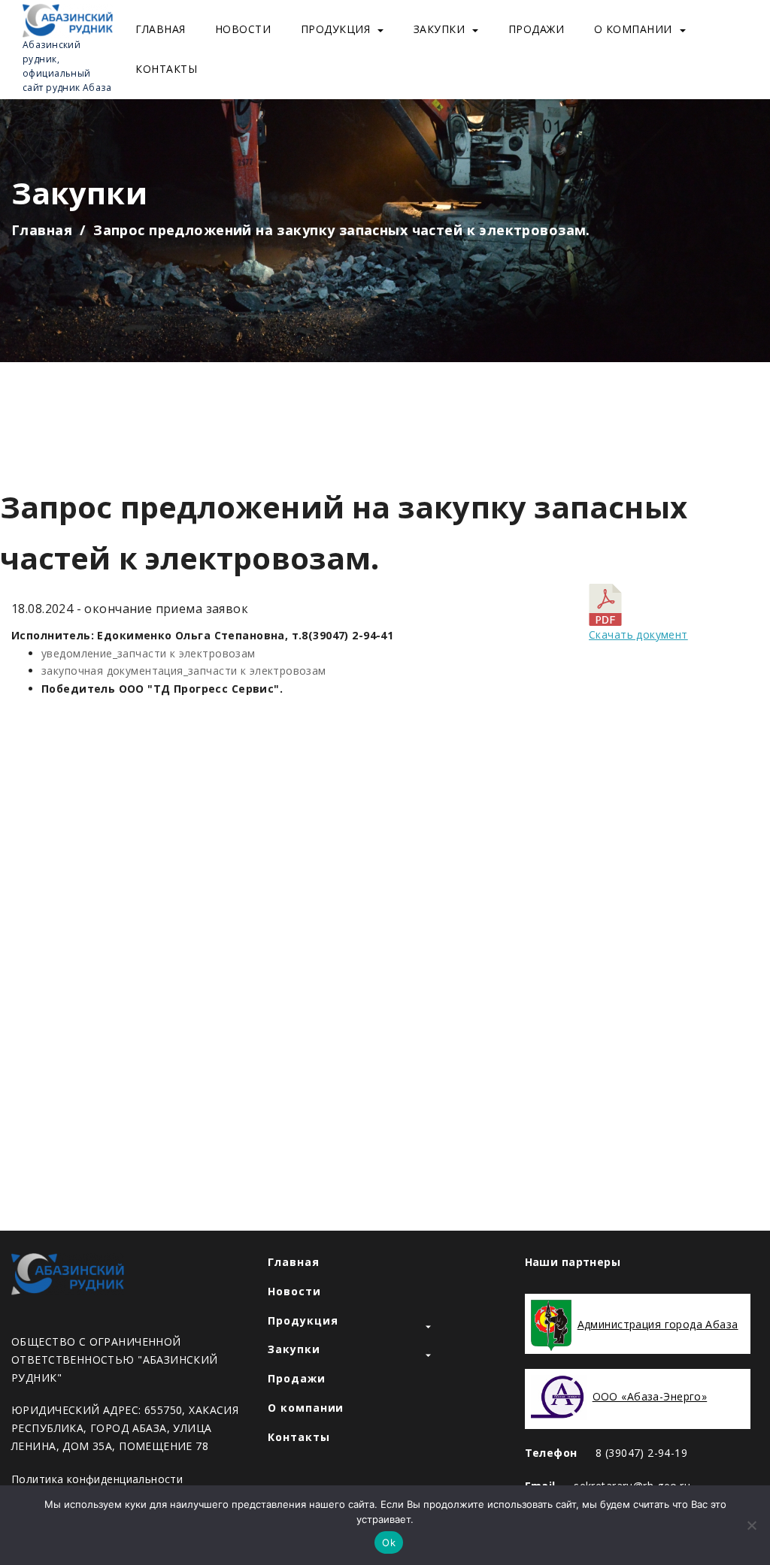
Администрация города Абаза (658, 1324)
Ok (389, 1542)
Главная (160, 29)
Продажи (536, 29)
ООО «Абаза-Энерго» (650, 1396)
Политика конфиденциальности (97, 1479)
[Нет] (751, 1525)
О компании (633, 29)
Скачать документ (638, 634)
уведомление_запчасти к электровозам (148, 653)
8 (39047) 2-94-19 (641, 1453)
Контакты (166, 69)
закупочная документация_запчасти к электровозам (183, 670)
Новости (243, 29)
